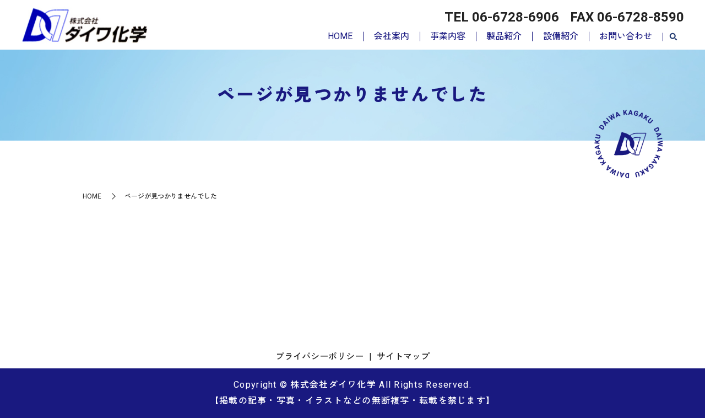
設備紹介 (560, 36)
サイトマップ (403, 356)
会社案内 (391, 36)
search (673, 37)
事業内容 (447, 36)
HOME (340, 36)
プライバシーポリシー (319, 356)
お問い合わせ (625, 36)
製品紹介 (504, 36)
